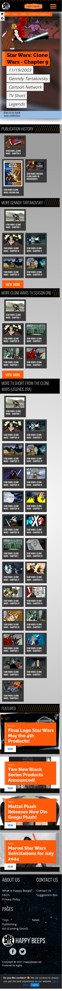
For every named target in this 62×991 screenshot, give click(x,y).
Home (7, 14)
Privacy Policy (11, 899)
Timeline (23, 14)
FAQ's (6, 895)
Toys (5, 920)
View (10, 749)
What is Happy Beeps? (17, 891)
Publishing (9, 924)
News (36, 920)
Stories (15, 14)
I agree (35, 985)
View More (12, 284)
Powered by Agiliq (12, 965)
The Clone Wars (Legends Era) (39, 14)
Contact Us (43, 891)
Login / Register (33, 6)
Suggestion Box (47, 895)
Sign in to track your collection (12, 114)
